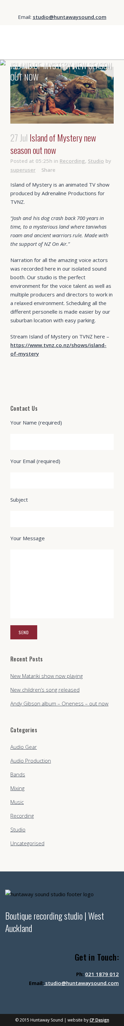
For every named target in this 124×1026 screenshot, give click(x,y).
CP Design (99, 1020)
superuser (22, 169)
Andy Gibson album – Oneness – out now (59, 703)
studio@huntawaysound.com (69, 16)
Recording (72, 160)
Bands (17, 774)
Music (17, 801)
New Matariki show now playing (46, 675)
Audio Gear (23, 746)
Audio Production (30, 760)
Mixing (17, 788)
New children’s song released (45, 689)
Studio (96, 160)
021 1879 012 (102, 974)
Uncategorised (27, 843)
